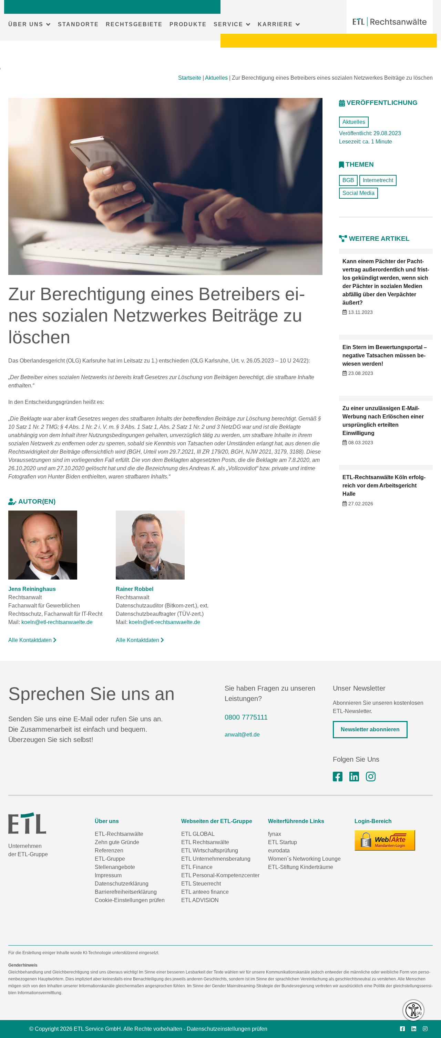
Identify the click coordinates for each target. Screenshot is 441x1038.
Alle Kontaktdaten (30, 640)
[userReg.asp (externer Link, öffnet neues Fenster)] (385, 840)
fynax (274, 834)
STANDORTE (78, 24)
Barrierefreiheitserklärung (126, 892)
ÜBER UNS (25, 24)
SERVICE (228, 24)
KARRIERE (275, 24)
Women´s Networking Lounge (304, 859)
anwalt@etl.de (242, 735)
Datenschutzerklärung (121, 884)
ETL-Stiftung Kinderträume (300, 867)
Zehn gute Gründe (117, 842)
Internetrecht (378, 180)
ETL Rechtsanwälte (205, 842)
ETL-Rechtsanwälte (119, 834)
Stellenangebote (115, 867)
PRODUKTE (188, 24)
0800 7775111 (246, 717)
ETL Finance (197, 867)
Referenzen (109, 850)
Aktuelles (216, 78)
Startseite (189, 78)
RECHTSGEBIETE (134, 24)
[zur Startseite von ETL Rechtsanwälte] (390, 21)
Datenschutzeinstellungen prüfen (227, 1029)
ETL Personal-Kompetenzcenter (220, 875)
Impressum (108, 875)
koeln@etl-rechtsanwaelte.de (57, 622)
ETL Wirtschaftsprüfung (209, 850)
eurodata (279, 850)
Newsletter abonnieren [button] (370, 729)
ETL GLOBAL (198, 834)
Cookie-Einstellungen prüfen (130, 900)
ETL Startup (282, 842)
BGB (348, 180)
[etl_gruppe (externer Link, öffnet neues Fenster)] (371, 777)
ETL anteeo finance (205, 892)
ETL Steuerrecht (201, 884)
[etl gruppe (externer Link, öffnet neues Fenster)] (354, 777)
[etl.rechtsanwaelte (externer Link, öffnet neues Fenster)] (337, 777)
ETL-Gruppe (110, 859)
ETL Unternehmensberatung (215, 859)
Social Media (358, 193)
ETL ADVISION (200, 900)
